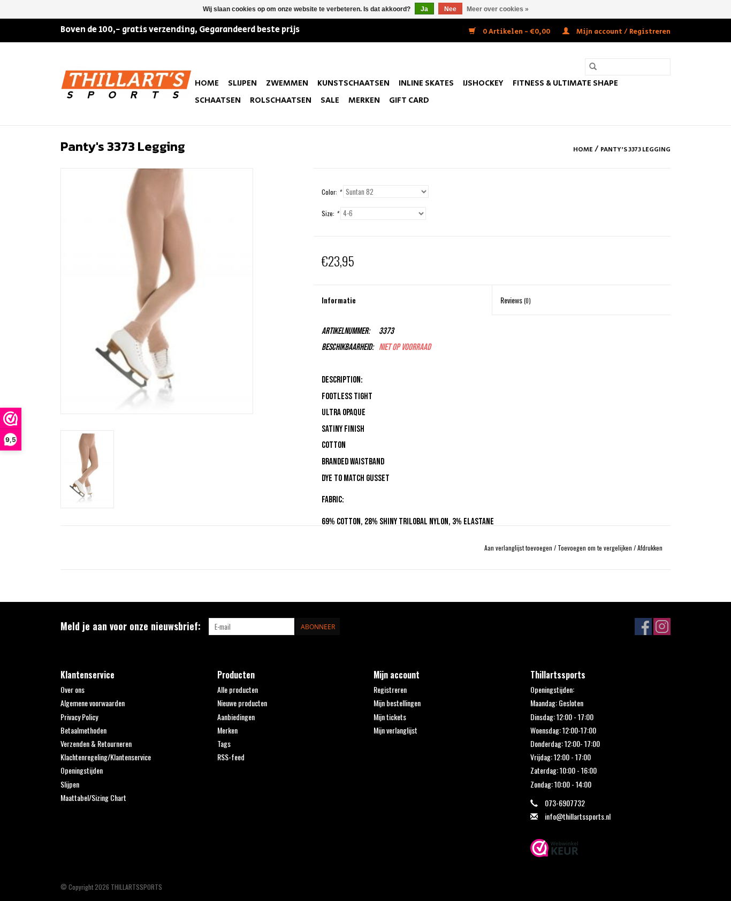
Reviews (515, 300)
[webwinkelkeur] (600, 848)
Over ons (72, 689)
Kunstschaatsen (353, 83)
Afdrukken (650, 547)
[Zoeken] (593, 66)
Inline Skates (426, 83)
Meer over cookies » (498, 9)
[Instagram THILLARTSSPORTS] (662, 626)
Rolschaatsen (280, 100)
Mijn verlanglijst (395, 730)
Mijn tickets (390, 716)
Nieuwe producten (242, 702)
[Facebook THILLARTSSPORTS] (643, 626)
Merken (364, 100)
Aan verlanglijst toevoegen (519, 547)
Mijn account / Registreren (623, 32)
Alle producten (237, 689)
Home (207, 83)
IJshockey (483, 83)
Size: (330, 213)
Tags (224, 743)
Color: (331, 191)
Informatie (339, 300)
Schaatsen (218, 100)
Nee (450, 9)
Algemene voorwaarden (92, 702)
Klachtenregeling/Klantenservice (105, 756)
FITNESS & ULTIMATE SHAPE (565, 83)
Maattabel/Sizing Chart (93, 797)
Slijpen (242, 83)
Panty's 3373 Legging (635, 149)
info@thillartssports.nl (578, 816)
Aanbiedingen (236, 716)
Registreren (390, 689)
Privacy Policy (79, 716)
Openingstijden (81, 770)
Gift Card (409, 100)
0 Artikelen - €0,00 (516, 32)
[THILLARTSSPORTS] (126, 83)
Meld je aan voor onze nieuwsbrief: (130, 626)
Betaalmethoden (83, 730)
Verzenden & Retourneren (96, 743)
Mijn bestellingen (397, 702)
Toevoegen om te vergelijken (596, 547)
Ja (424, 9)
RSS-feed (231, 756)
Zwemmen (287, 83)
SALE (330, 100)
